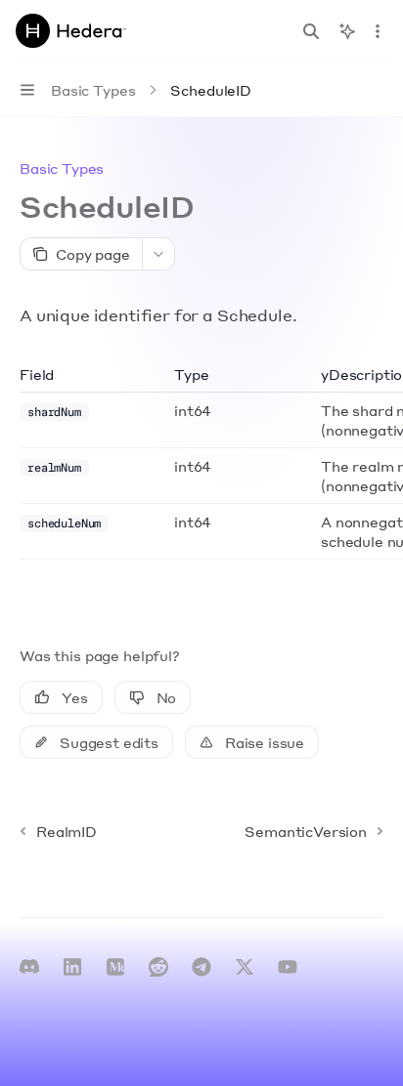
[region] (201, 462)
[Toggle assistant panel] (347, 31)
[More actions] (377, 31)
